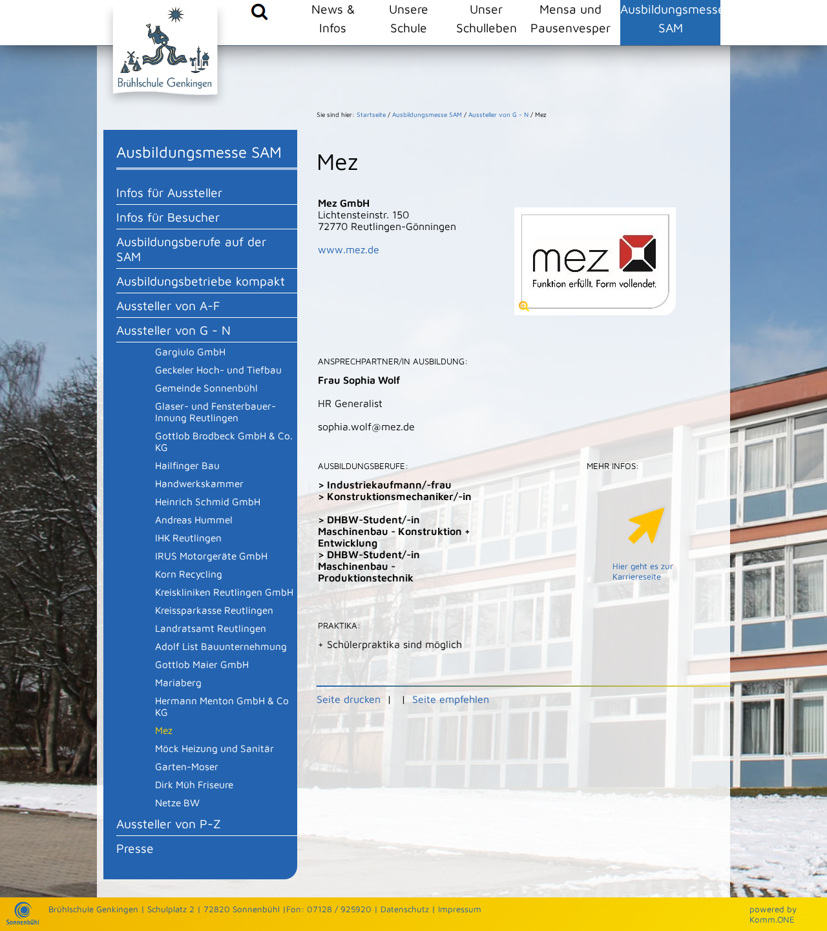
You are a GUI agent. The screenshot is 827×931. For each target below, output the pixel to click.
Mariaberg (178, 682)
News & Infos (333, 18)
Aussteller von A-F (168, 305)
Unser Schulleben (486, 18)
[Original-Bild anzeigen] (595, 311)
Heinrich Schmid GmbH (207, 501)
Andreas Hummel (194, 519)
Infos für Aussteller (169, 192)
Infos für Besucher (168, 216)
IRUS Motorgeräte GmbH (211, 555)
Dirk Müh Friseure (194, 784)
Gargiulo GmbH (190, 351)
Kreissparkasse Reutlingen (214, 610)
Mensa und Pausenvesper (570, 18)
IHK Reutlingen (188, 537)
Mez (164, 730)
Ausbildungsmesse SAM (670, 18)
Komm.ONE (772, 919)
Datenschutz (405, 909)
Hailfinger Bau (187, 465)
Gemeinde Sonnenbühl (206, 387)
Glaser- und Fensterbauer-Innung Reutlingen (215, 411)
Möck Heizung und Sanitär (214, 748)
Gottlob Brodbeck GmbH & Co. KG (224, 441)
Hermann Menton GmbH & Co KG (222, 706)
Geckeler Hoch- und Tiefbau (218, 369)
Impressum (459, 909)
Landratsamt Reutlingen (210, 628)
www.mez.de (348, 249)
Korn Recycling (188, 574)
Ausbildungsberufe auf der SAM (191, 249)
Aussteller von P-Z (168, 823)
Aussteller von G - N (173, 329)
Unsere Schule (408, 18)
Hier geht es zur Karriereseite (642, 571)
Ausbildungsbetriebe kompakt (200, 280)
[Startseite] (22, 921)
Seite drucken (349, 699)
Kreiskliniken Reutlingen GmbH (224, 592)
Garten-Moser (186, 766)
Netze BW (177, 802)
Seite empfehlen (450, 699)
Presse (135, 848)
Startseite (371, 114)
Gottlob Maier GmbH (202, 664)
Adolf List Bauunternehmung (221, 646)
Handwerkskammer (199, 483)
